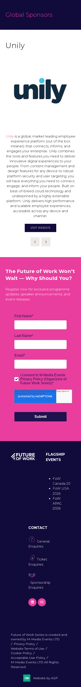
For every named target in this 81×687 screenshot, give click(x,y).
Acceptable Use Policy (28, 658)
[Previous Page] (35, 241)
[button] (40, 228)
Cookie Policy (21, 653)
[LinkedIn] (32, 602)
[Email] (42, 602)
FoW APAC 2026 (57, 504)
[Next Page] (45, 241)
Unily (10, 136)
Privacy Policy (24, 644)
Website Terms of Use (27, 648)
